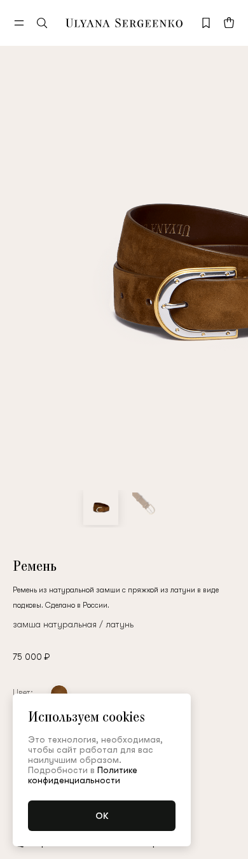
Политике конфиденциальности (82, 775)
